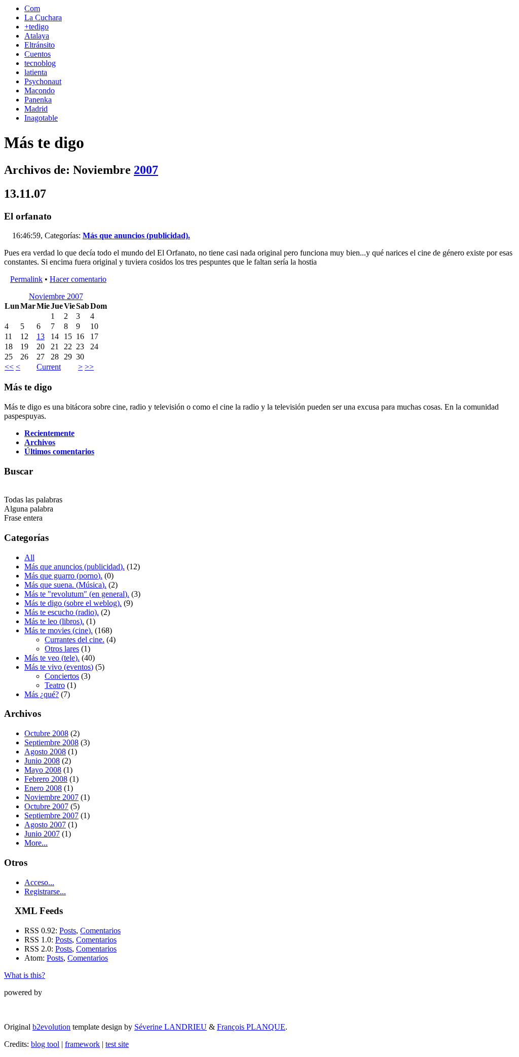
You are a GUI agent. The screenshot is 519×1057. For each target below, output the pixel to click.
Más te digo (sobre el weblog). (73, 603)
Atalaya (36, 35)
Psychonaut (42, 81)
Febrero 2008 (45, 779)
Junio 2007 (42, 833)
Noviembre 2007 (56, 296)
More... (36, 843)
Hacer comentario (78, 279)
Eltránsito (39, 45)
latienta (35, 72)
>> (89, 366)
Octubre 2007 (46, 806)
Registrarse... (45, 891)
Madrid (36, 108)
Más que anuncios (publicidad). (136, 235)
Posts (67, 930)
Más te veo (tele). (52, 657)
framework (82, 1044)
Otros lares (62, 648)
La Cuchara (43, 17)
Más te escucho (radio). (61, 612)
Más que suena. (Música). (65, 584)
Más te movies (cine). (58, 630)
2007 (146, 169)
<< (9, 366)
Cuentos (37, 54)
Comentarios (100, 930)
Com (32, 8)
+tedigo (36, 26)
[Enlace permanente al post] (7, 235)
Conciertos (62, 676)
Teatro (55, 685)
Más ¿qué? (41, 694)
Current (48, 366)
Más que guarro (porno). (63, 575)
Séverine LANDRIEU (170, 1027)
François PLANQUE (251, 1027)
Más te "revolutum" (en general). (76, 594)
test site (117, 1044)
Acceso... (39, 882)
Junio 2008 (42, 760)
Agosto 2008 (45, 751)
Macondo (39, 90)
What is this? (24, 975)
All (29, 557)
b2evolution (51, 1027)
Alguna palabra (28, 508)
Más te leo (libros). (54, 621)
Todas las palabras (33, 499)
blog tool (45, 1044)
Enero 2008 (43, 788)
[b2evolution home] (24, 1003)
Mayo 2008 (42, 770)
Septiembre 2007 (51, 815)
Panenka (38, 99)
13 (40, 336)
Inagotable (41, 118)
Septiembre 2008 (51, 742)
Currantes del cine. (74, 639)
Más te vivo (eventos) (58, 667)
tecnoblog (40, 63)
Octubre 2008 (46, 733)
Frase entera (23, 518)
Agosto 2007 (45, 824)
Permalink (26, 279)
